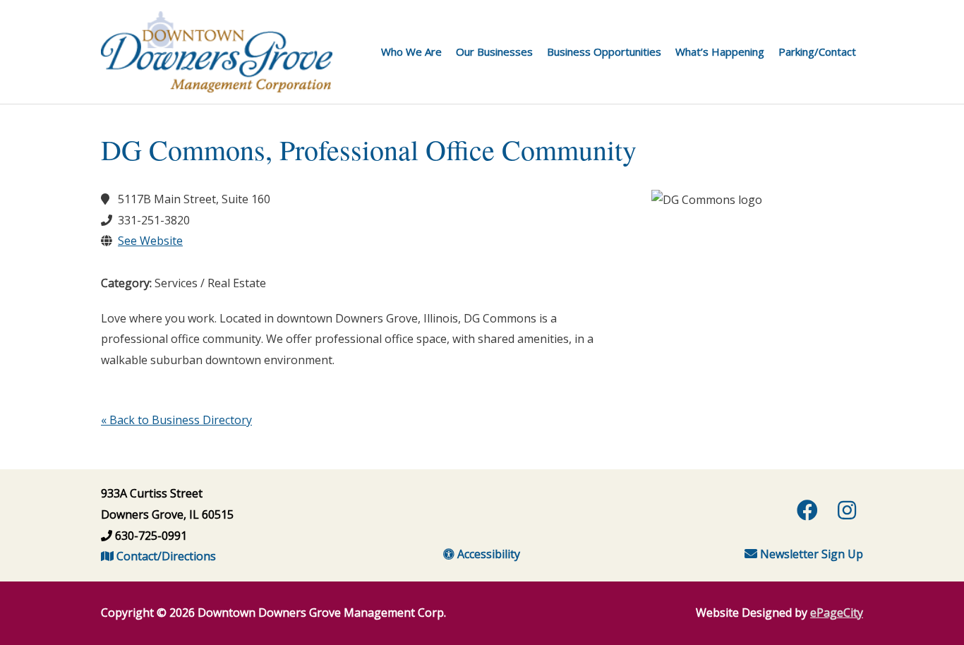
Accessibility (487, 554)
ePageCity (836, 612)
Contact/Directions (165, 556)
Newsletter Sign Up (810, 554)
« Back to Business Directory (176, 420)
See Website (150, 240)
